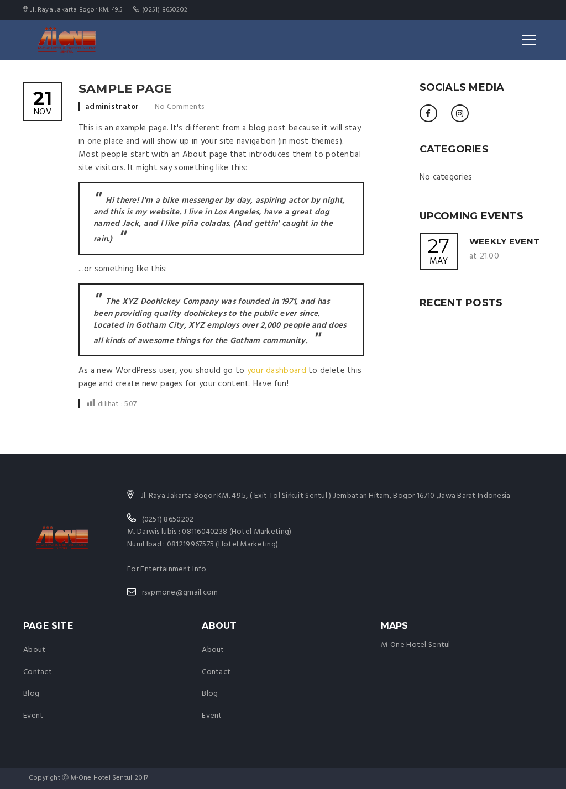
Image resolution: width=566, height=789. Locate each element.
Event (33, 715)
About (34, 650)
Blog (31, 693)
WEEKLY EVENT (504, 241)
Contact (37, 672)
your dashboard (276, 370)
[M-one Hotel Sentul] (68, 39)
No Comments (179, 107)
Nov (42, 104)
